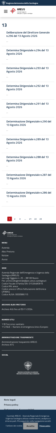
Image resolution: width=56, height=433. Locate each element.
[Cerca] (51, 12)
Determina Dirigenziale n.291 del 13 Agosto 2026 (27, 105)
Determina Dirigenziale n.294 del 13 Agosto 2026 (27, 52)
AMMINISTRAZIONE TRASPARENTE (17, 337)
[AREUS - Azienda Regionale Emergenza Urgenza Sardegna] (4, 3)
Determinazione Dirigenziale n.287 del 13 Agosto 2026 (28, 176)
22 (35, 218)
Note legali (10, 399)
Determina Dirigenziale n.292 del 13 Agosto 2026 (27, 87)
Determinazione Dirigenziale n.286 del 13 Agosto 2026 (28, 194)
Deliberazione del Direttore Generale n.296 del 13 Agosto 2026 (28, 34)
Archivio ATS (8, 344)
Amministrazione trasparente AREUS (19, 342)
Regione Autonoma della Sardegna (22, 3)
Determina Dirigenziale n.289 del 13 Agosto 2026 (27, 141)
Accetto (30, 426)
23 (40, 218)
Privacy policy (11, 404)
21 (30, 218)
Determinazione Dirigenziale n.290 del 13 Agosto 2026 (28, 123)
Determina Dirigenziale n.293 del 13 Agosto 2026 (27, 70)
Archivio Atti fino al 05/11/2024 (17, 309)
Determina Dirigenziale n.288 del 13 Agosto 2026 (27, 159)
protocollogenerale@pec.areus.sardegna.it (26, 280)
